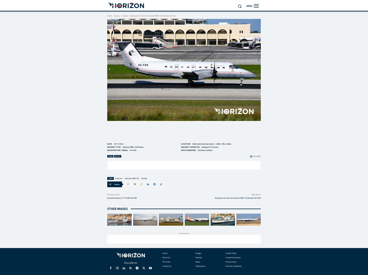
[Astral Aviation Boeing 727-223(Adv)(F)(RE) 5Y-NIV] (145, 220)
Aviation (125, 16)
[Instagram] (117, 268)
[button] (239, 6)
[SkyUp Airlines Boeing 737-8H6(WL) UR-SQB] (197, 220)
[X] (134, 184)
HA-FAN (144, 178)
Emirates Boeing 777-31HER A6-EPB (122, 198)
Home (109, 16)
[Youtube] (150, 268)
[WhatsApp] (141, 184)
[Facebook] (128, 184)
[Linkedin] (148, 184)
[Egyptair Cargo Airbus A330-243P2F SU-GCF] (171, 220)
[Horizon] (126, 5)
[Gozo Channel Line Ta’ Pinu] (223, 220)
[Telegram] (154, 184)
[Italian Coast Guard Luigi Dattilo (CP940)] (119, 220)
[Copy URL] (161, 184)
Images (117, 16)
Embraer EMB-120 (132, 178)
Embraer (118, 178)
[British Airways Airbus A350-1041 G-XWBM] (248, 220)
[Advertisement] (184, 165)
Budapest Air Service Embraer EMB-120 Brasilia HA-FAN (238, 198)
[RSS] (130, 268)
